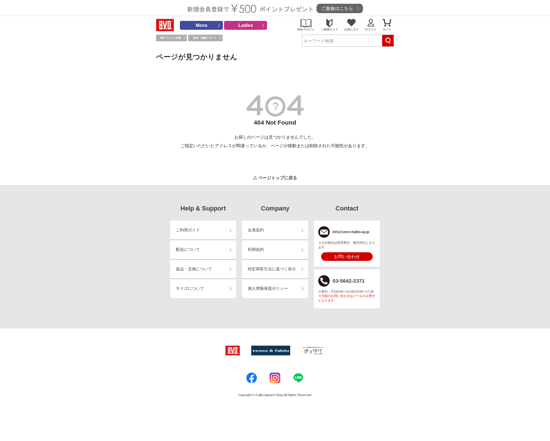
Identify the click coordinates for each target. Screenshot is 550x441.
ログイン (370, 29)
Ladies (245, 25)
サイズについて (190, 288)
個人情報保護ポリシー (268, 288)
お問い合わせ (347, 256)
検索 (388, 40)
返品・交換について (204, 37)
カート (387, 29)
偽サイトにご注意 (170, 37)
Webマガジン (306, 29)
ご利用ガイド (329, 29)
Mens (201, 25)
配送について (188, 249)
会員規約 (256, 230)
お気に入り (351, 29)
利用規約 (256, 249)
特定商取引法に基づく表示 (272, 269)
